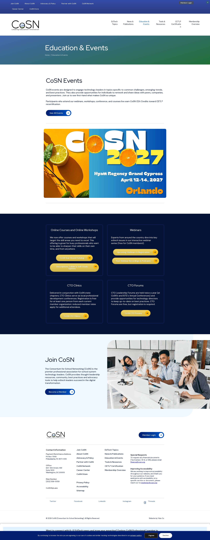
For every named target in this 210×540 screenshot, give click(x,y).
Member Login (186, 3)
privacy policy (136, 535)
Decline (166, 535)
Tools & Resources (160, 22)
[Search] (199, 3)
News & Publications (128, 22)
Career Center (18, 9)
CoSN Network (88, 3)
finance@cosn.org (137, 462)
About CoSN (30, 3)
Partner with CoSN (68, 3)
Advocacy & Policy (48, 3)
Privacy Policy (83, 483)
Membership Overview (194, 22)
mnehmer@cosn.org (149, 483)
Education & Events (144, 22)
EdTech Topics (114, 22)
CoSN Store (34, 9)
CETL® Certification (176, 24)
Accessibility (82, 487)
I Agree (151, 535)
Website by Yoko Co (156, 518)
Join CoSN (15, 3)
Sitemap (80, 491)
